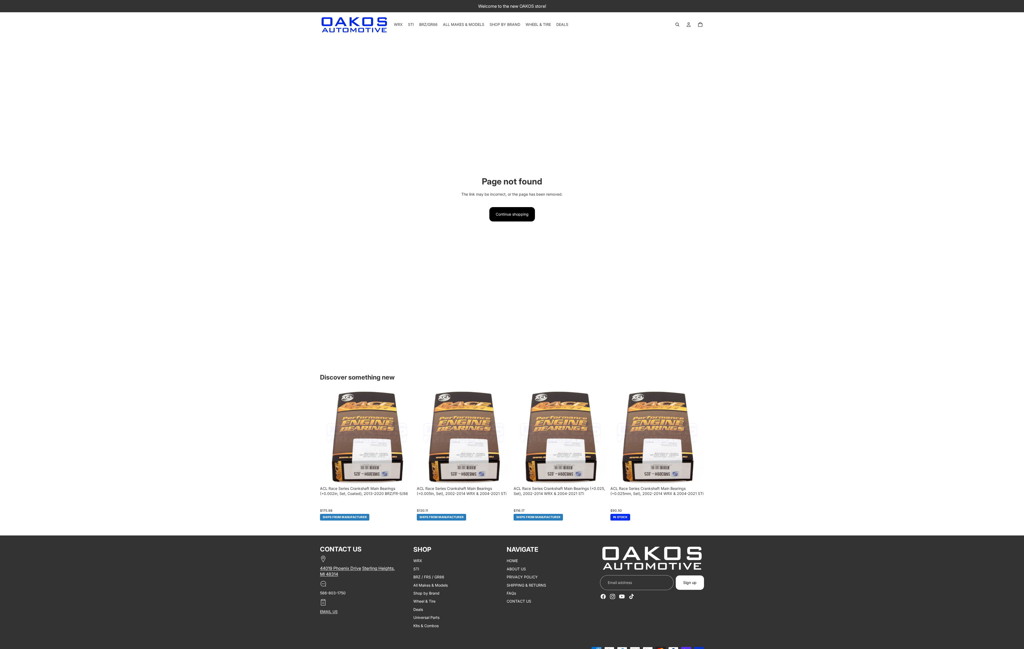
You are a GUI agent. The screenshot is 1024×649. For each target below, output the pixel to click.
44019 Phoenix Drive (340, 568)
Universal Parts (426, 617)
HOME (512, 561)
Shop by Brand (426, 593)
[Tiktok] (631, 596)
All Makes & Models (430, 585)
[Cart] (700, 24)
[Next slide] (406, 437)
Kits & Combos (426, 625)
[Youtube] (622, 596)
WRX (417, 561)
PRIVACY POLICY (522, 577)
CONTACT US (519, 601)
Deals (418, 609)
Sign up (690, 582)
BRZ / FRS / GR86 (428, 577)
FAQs (511, 593)
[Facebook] (603, 596)
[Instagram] (612, 596)
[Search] (677, 24)
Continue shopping (512, 214)
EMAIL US (329, 611)
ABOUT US (516, 569)
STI (416, 569)
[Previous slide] (328, 437)
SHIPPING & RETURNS (526, 585)
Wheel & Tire (424, 601)
